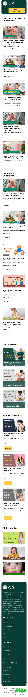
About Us (5, 622)
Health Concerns (7, 626)
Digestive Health (7, 650)
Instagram (7, 674)
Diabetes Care (7, 647)
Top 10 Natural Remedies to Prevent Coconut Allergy (13, 98)
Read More (7, 205)
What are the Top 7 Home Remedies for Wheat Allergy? (12, 323)
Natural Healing (7, 27)
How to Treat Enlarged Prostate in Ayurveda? (11, 406)
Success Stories (7, 630)
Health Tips (7, 142)
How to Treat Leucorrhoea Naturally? (13, 469)
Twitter (7, 670)
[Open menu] (4, 10)
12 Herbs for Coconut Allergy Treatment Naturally (13, 157)
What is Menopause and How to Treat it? (14, 434)
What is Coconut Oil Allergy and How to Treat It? (13, 70)
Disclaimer (6, 692)
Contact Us (6, 637)
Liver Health (6, 654)
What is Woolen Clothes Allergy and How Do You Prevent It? (12, 128)
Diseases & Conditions (9, 56)
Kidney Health (7, 658)
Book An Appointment (16, 10)
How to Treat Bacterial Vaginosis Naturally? (11, 504)
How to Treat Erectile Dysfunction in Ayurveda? (13, 385)
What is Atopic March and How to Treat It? (13, 259)
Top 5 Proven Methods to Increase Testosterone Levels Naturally (12, 364)
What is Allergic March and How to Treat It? (13, 291)
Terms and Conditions (14, 693)
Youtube (7, 681)
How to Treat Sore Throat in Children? (14, 534)
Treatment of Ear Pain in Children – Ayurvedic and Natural (14, 548)
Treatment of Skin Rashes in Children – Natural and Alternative (14, 564)
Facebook (8, 667)
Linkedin (7, 678)
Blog (4, 633)
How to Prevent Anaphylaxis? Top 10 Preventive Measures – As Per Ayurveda (14, 42)
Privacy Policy (22, 693)
